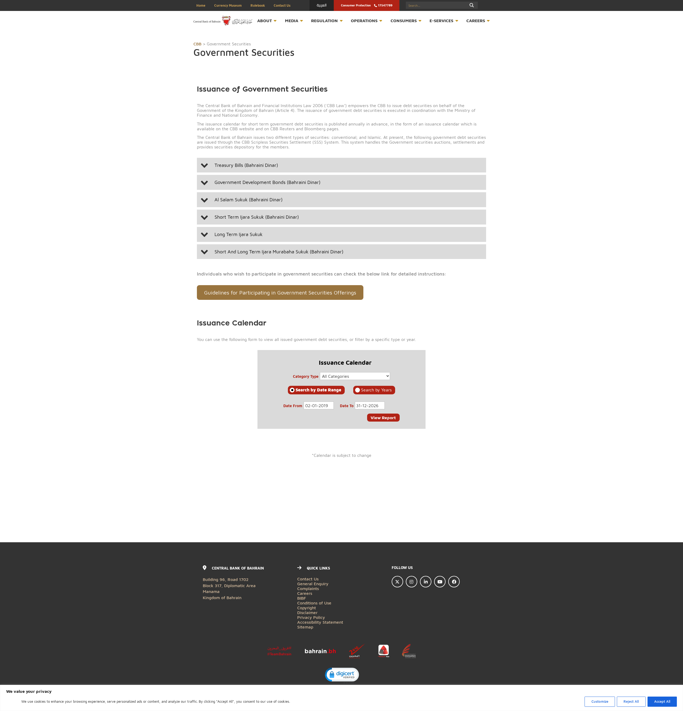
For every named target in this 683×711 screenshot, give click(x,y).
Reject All (631, 702)
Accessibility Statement (320, 621)
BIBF (301, 597)
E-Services (441, 20)
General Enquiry (312, 583)
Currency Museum (228, 5)
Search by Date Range (318, 389)
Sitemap (305, 626)
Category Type (306, 376)
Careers (475, 20)
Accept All (662, 702)
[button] (341, 165)
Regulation (324, 20)
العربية (322, 5)
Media (291, 20)
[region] (341, 698)
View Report (383, 417)
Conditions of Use (314, 602)
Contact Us (282, 5)
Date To (347, 405)
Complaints (308, 588)
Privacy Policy (311, 617)
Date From (292, 405)
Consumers (404, 20)
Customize (599, 702)
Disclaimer (307, 612)
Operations (364, 20)
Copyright (306, 607)
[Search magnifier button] (471, 5)
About (264, 20)
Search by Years (376, 389)
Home (200, 5)
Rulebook (258, 5)
